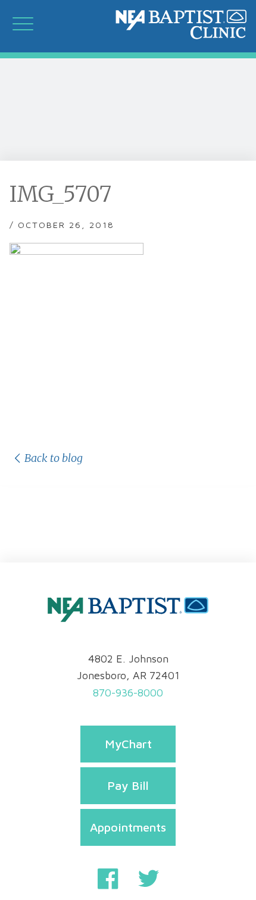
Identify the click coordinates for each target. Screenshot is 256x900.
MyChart (128, 744)
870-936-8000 (128, 692)
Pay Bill (128, 785)
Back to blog (53, 458)
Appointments (128, 827)
